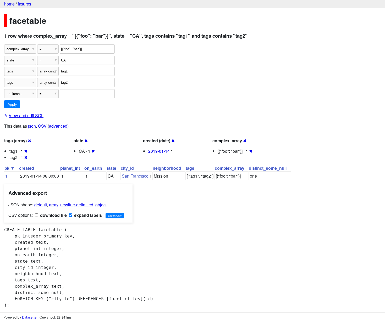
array (53, 205)
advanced (58, 126)
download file (53, 215)
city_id (127, 168)
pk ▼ (9, 168)
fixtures (24, 4)
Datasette (29, 317)
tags (190, 168)
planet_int (70, 168)
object (101, 205)
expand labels (87, 215)
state (111, 168)
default (40, 205)
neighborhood (167, 168)
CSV (42, 126)
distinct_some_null (268, 168)
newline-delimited (76, 205)
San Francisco (135, 176)
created (26, 168)
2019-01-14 (159, 151)
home (9, 4)
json (32, 126)
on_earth (93, 168)
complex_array (229, 168)
